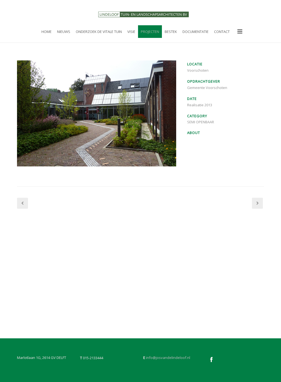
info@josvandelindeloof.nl (168, 357)
